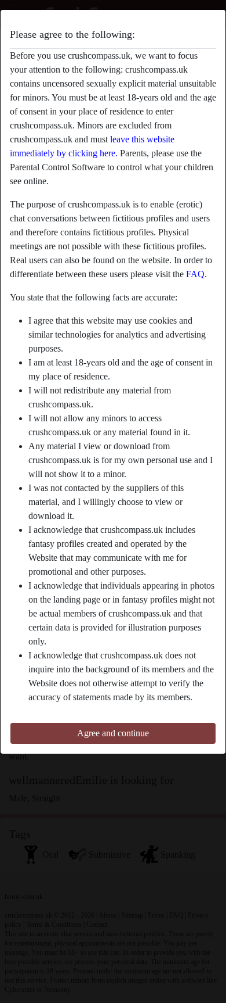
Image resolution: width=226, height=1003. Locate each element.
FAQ (195, 274)
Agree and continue (113, 733)
